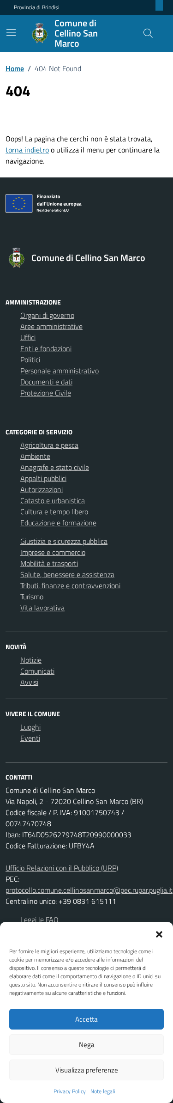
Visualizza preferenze (86, 1070)
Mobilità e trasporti (49, 563)
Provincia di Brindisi (37, 7)
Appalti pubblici (43, 478)
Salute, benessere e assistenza (67, 574)
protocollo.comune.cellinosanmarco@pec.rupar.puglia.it (89, 890)
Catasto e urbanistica (52, 500)
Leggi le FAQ (39, 919)
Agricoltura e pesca (49, 445)
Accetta (86, 1019)
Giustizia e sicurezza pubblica (63, 541)
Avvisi (29, 682)
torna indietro (27, 149)
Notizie (31, 659)
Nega (87, 1044)
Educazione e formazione (58, 522)
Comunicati (37, 670)
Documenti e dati (46, 381)
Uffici (28, 337)
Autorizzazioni (41, 489)
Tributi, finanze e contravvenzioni (70, 585)
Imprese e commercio (52, 552)
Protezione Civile (45, 392)
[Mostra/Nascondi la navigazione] (11, 32)
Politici (30, 359)
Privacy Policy (70, 1091)
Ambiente (35, 456)
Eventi (30, 737)
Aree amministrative (51, 326)
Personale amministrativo (59, 370)
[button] (159, 933)
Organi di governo (47, 315)
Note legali (102, 1091)
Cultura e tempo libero (54, 511)
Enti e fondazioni (46, 348)
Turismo (31, 596)
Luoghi (30, 726)
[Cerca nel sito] (148, 33)
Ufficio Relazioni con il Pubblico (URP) (62, 867)
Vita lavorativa (42, 607)
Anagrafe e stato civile (54, 467)
